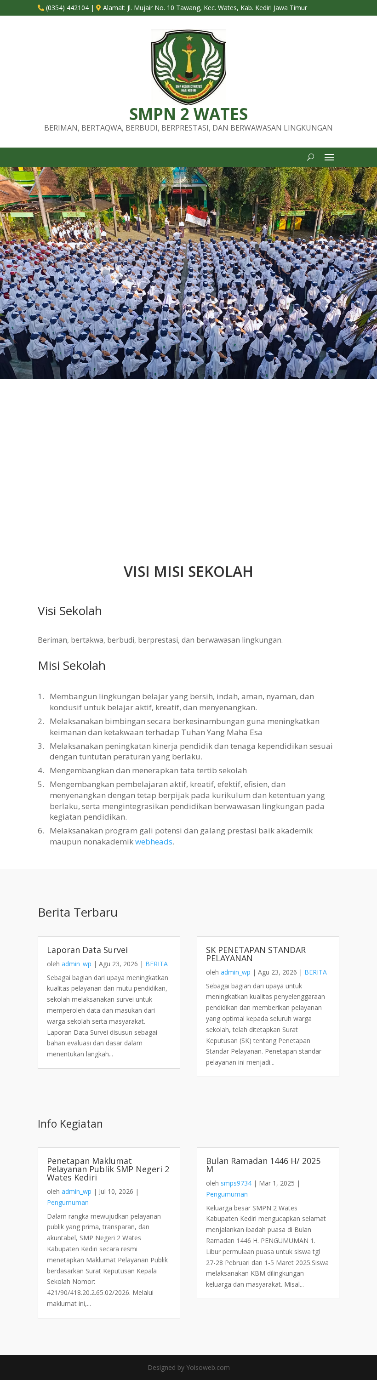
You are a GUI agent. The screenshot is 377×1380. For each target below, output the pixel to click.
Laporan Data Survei (87, 949)
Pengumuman (68, 1202)
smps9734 (236, 1183)
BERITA (156, 963)
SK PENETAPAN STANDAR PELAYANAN (256, 954)
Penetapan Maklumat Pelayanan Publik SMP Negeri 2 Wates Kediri (108, 1169)
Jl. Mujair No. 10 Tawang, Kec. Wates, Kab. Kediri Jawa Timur (217, 7)
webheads (153, 841)
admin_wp (76, 963)
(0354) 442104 (67, 7)
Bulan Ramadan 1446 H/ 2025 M (263, 1165)
